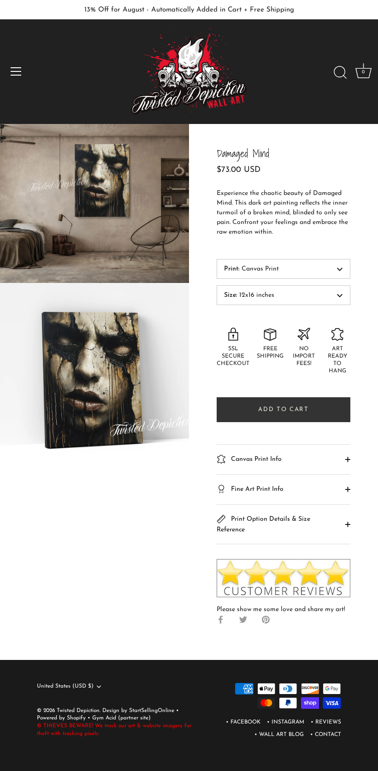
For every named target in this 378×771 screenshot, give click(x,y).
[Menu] (16, 71)
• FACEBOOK (243, 722)
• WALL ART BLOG (279, 734)
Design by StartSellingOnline (139, 710)
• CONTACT (325, 734)
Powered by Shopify (62, 718)
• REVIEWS (326, 722)
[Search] (340, 73)
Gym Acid (104, 718)
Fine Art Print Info (256, 489)
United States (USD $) (65, 686)
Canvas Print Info (255, 459)
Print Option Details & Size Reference (263, 524)
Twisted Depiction (78, 710)
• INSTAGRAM (285, 722)
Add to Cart (283, 409)
